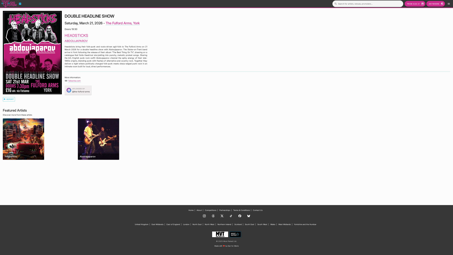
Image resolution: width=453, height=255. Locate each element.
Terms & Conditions (241, 210)
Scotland (238, 224)
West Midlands (284, 224)
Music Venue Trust (220, 234)
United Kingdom (142, 224)
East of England (173, 224)
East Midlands (158, 224)
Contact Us (258, 210)
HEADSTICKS (76, 35)
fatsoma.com (74, 81)
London (186, 224)
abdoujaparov (76, 41)
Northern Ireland (224, 224)
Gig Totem (9, 3)
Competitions (210, 210)
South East (249, 224)
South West (262, 224)
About (199, 210)
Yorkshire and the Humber (305, 224)
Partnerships (224, 210)
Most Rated (235, 234)
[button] (78, 90)
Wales (272, 224)
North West (209, 224)
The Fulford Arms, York (123, 23)
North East (197, 224)
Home (191, 210)
